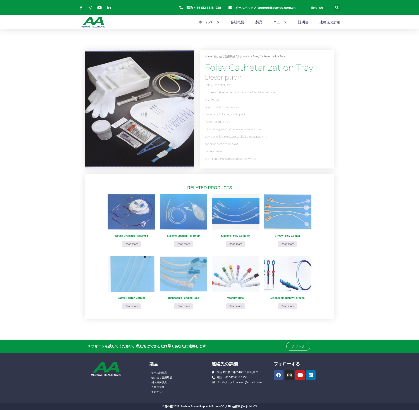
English (317, 8)
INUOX (253, 406)
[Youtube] (300, 375)
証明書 (303, 22)
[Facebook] (278, 375)
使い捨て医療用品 (224, 56)
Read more (131, 244)
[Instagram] (289, 375)
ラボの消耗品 (159, 372)
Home (208, 56)
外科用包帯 (157, 387)
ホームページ (209, 22)
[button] (337, 7)
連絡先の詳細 (329, 22)
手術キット (157, 391)
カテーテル (243, 56)
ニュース (280, 22)
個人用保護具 (159, 382)
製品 (258, 22)
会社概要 (237, 22)
